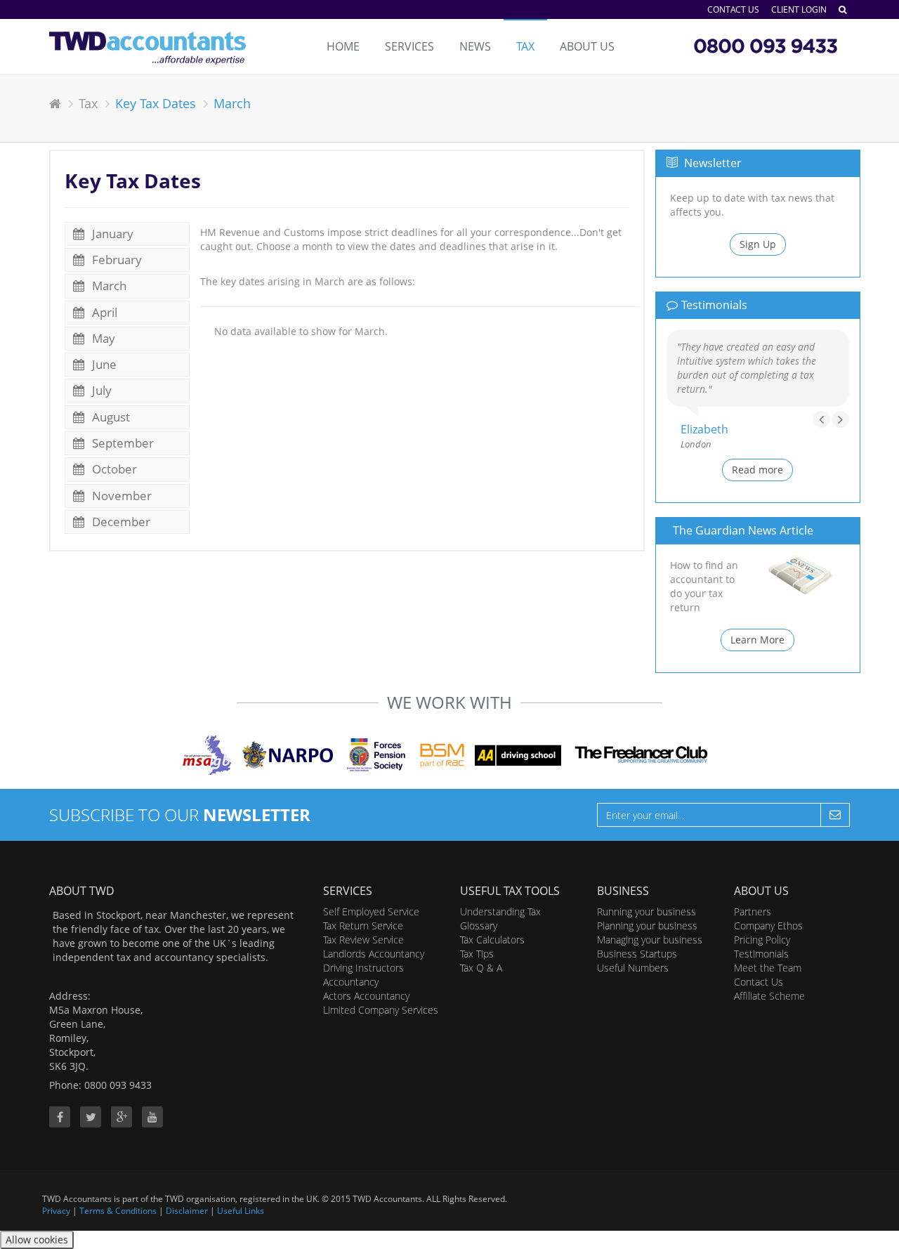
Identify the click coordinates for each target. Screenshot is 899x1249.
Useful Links (240, 1211)
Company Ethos (768, 925)
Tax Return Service (363, 925)
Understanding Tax (500, 911)
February (115, 259)
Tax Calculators (492, 939)
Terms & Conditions (118, 1211)
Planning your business (647, 925)
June (103, 364)
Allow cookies (37, 1239)
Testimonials (761, 953)
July (100, 390)
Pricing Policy (762, 939)
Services (409, 46)
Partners (752, 911)
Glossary (478, 925)
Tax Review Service (363, 939)
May (102, 338)
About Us (587, 46)
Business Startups (637, 953)
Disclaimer (187, 1211)
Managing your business (649, 939)
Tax (525, 46)
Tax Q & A (481, 967)
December (119, 522)
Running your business (646, 911)
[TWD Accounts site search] (842, 9)
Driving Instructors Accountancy (363, 974)
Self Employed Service (371, 911)
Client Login (799, 9)
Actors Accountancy (366, 995)
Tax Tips (477, 953)
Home (343, 46)
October (113, 469)
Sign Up (758, 244)
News (475, 46)
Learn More (757, 639)
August (109, 417)
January (111, 233)
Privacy (56, 1211)
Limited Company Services (380, 1009)
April (103, 312)
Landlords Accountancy (373, 953)
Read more (757, 469)
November (120, 496)
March (107, 285)
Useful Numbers (633, 967)
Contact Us (733, 9)
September (121, 443)
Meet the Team (767, 967)
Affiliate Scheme (769, 995)
